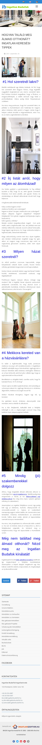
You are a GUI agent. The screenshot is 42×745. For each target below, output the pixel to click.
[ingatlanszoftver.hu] (25, 726)
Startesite (5, 601)
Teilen (35, 581)
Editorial (4, 652)
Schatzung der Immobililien (11, 627)
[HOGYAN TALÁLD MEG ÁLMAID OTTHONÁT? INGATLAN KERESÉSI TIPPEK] (21, 67)
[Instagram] (28, 741)
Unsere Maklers (7, 608)
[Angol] (30, 2)
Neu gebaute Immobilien (10, 620)
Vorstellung (6, 605)
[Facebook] (14, 741)
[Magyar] (23, 2)
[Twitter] (17, 741)
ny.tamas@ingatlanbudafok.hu (13, 703)
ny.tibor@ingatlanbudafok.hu (12, 700)
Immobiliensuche (8, 611)
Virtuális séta (6, 639)
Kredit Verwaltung (8, 633)
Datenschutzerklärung (10, 655)
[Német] (37, 2)
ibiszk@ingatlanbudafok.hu (11, 698)
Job (3, 649)
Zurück (6, 581)
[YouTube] (21, 741)
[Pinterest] (24, 741)
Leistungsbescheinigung (10, 630)
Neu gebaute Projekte (9, 624)
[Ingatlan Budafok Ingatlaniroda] (15, 6)
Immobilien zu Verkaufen (10, 614)
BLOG (4, 646)
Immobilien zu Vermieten (10, 617)
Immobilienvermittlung (9, 636)
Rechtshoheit (6, 643)
